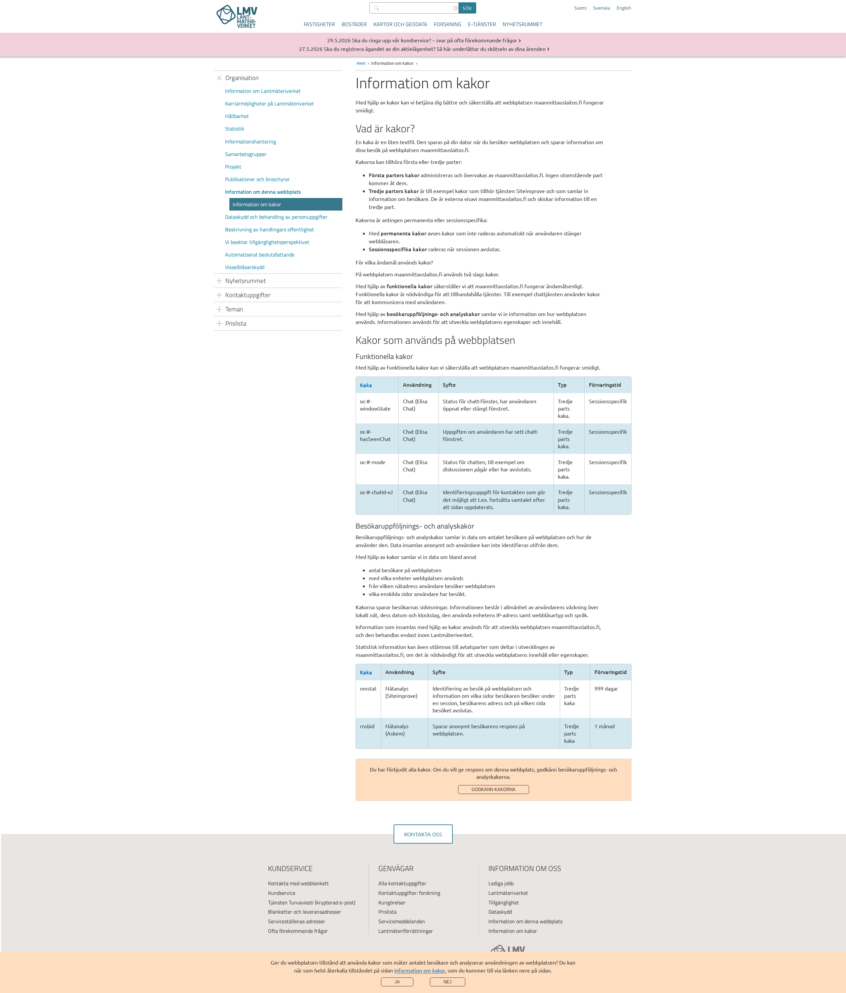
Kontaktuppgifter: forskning (409, 893)
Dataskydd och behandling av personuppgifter (276, 217)
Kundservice (281, 893)
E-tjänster (482, 24)
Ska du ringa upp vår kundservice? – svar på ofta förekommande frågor (434, 40)
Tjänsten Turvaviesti (291, 902)
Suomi (580, 8)
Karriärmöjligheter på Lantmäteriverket (269, 103)
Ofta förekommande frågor (298, 931)
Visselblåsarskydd (244, 267)
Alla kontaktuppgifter (402, 883)
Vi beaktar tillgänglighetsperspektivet (267, 242)
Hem (361, 63)
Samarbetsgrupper (246, 154)
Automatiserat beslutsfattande (259, 254)
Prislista (387, 912)
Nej (447, 981)
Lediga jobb (501, 883)
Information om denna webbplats (263, 192)
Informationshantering (250, 141)
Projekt (233, 167)
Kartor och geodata (400, 24)
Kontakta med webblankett (298, 883)
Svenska (601, 8)
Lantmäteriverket (508, 893)
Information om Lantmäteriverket (263, 91)
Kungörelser (391, 902)
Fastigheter (319, 24)
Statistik (234, 129)
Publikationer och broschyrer (257, 179)
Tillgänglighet (503, 902)
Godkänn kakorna (494, 789)
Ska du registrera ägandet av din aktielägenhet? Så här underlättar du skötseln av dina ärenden (435, 48)
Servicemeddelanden (401, 921)
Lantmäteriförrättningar (405, 931)
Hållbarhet (237, 116)
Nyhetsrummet (522, 24)
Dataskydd (500, 912)
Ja (397, 981)
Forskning (447, 24)
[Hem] (237, 16)
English (624, 8)
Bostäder (354, 24)
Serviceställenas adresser (296, 921)
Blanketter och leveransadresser (304, 912)
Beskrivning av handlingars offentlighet (269, 229)
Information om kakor (419, 970)
